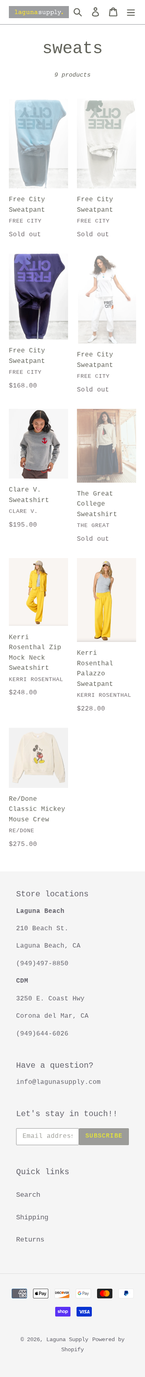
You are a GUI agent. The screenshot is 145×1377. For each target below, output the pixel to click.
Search (28, 1195)
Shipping (32, 1217)
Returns (30, 1240)
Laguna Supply (67, 1339)
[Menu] (131, 12)
